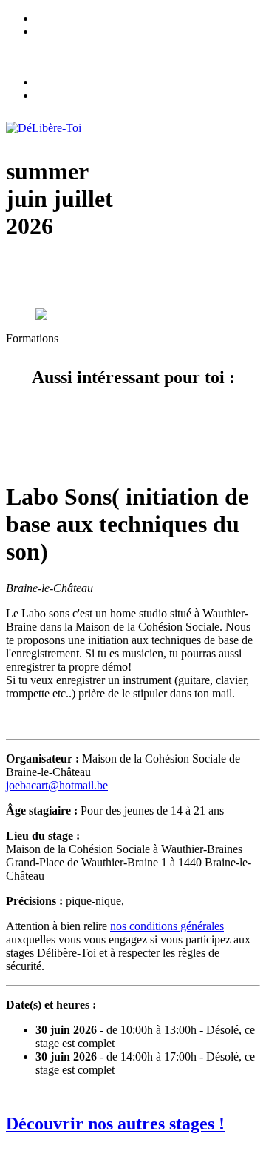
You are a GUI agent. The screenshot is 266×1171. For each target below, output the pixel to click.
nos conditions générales (167, 926)
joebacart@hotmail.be (57, 785)
